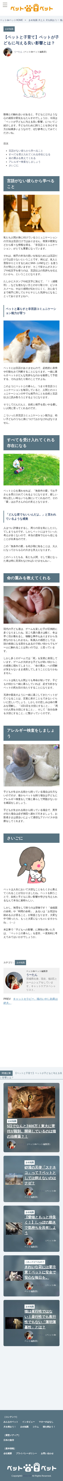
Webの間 (27, 1476)
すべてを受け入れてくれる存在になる (29, 154)
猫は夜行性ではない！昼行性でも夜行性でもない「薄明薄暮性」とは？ (40, 1319)
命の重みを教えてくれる (22, 158)
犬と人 (41, 20)
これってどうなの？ (34, 1262)
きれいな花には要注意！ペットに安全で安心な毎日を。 (40, 1272)
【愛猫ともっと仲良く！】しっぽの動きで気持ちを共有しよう (40, 1225)
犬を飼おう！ (52, 20)
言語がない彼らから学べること (26, 150)
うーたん (18, 52)
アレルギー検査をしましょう (25, 161)
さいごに (14, 165)
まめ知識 (32, 20)
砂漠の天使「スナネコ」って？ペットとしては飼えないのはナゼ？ (40, 1175)
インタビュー (28, 1422)
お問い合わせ (47, 1453)
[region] (31, 1036)
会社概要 (8, 1453)
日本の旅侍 (9, 1440)
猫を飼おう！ (49, 1427)
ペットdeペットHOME (11, 20)
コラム (36, 1427)
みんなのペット (11, 1422)
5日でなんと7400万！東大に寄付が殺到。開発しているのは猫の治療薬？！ (31, 1131)
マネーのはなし (46, 1422)
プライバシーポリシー (26, 1453)
